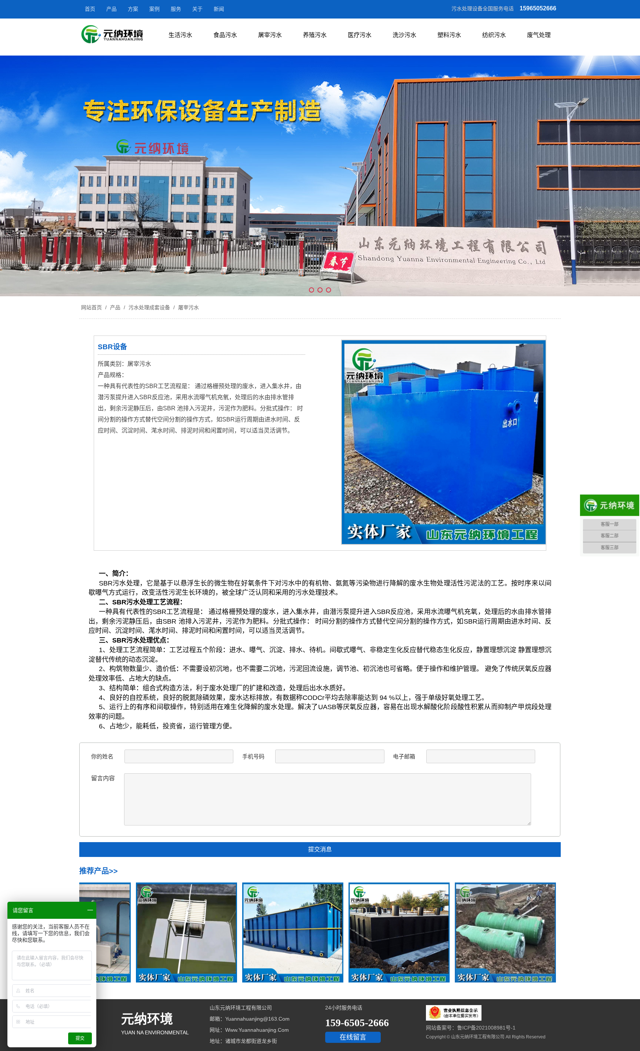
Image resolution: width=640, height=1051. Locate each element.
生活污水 (180, 35)
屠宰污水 (270, 35)
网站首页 (91, 307)
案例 (154, 9)
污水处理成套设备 (149, 307)
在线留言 (353, 1037)
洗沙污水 (404, 35)
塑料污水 (449, 35)
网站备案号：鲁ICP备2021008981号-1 (471, 1028)
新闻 (219, 9)
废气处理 (539, 35)
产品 (111, 9)
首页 (90, 9)
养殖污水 (315, 35)
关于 (197, 9)
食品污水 (225, 35)
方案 (133, 9)
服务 (176, 9)
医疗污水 (359, 35)
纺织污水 (494, 35)
